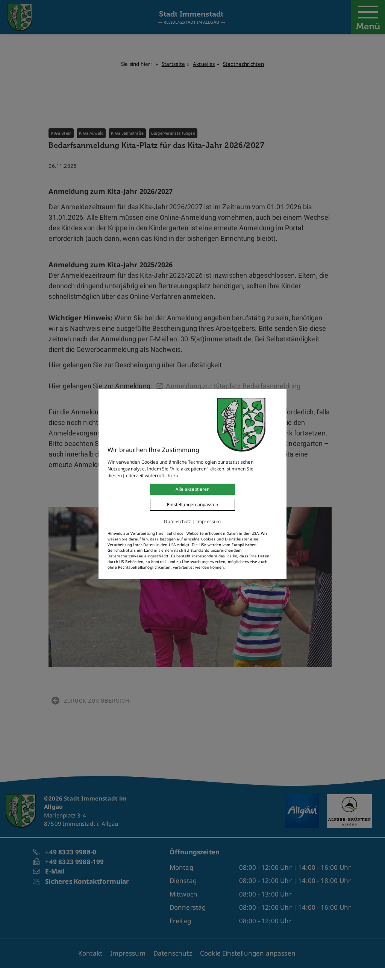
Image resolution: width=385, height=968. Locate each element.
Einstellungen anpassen (192, 504)
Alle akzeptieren (192, 489)
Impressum (208, 521)
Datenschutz (177, 521)
